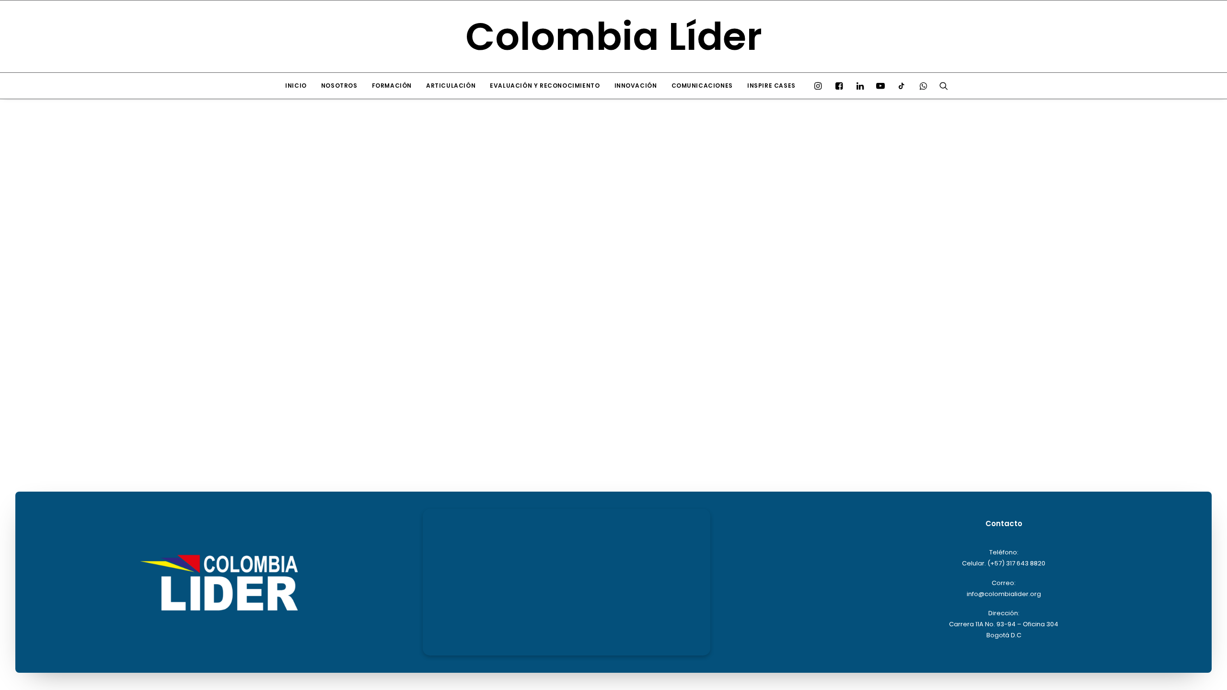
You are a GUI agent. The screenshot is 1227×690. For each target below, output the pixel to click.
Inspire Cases (771, 85)
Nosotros (339, 85)
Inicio (296, 85)
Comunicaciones (702, 85)
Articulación (450, 85)
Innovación (635, 85)
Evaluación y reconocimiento (545, 85)
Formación (392, 85)
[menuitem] (296, 86)
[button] (820, 86)
